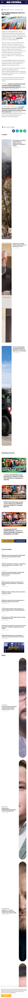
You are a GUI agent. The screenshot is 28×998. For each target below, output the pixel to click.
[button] (13, 130)
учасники (12, 127)
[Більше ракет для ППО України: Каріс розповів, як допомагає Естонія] (7, 292)
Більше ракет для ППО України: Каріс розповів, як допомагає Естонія (19, 245)
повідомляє (19, 38)
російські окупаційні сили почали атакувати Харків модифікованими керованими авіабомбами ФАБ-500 (13, 85)
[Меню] (2, 2)
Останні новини (6, 549)
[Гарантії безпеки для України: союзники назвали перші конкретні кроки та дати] (22, 708)
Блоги (4, 655)
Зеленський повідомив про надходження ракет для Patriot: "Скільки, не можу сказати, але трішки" (14, 627)
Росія (8, 127)
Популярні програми (8, 453)
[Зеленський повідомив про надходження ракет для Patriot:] (7, 396)
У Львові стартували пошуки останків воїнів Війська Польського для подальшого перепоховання (13, 573)
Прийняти (6, 995)
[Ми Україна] (14, 2)
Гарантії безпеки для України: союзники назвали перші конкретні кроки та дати (9, 708)
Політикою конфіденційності (10, 992)
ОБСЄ (5, 127)
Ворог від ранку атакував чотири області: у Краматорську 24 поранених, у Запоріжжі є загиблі (19, 143)
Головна (3, 6)
